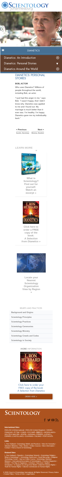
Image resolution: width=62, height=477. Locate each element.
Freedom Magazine (49, 461)
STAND (7, 463)
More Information (48, 446)
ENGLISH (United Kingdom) (35, 430)
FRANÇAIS (9, 432)
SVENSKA (31, 434)
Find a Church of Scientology (22, 448)
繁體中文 (39, 432)
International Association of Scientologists (26, 461)
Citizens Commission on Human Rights (36, 467)
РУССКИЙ (31, 432)
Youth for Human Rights (13, 467)
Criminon (32, 463)
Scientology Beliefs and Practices (28, 444)
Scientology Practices (21, 322)
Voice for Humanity (48, 444)
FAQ (20, 446)
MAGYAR (16, 434)
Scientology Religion (48, 455)
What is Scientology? (12, 457)
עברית (16, 432)
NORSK (23, 434)
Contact (7, 448)
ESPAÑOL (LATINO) (43, 434)
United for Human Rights (46, 465)
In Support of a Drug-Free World (25, 465)
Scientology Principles (21, 317)
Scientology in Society (21, 340)
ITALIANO (37, 436)
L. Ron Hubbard (10, 444)
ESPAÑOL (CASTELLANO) (14, 436)
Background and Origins (22, 312)
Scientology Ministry (20, 331)
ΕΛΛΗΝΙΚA (29, 436)
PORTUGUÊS (48, 436)
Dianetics (20, 455)
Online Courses (35, 446)
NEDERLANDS (49, 432)
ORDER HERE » (31, 396)
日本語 (23, 432)
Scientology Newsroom (29, 457)
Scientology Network (32, 455)
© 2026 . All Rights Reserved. (25, 472)
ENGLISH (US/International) (14, 430)
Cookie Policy (9, 474)
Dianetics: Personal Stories (20, 63)
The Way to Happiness (19, 463)
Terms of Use (20, 474)
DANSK (49, 430)
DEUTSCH (8, 434)
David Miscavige (44, 457)
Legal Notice (30, 474)
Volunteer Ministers (11, 446)
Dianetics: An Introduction (20, 58)
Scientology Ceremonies (22, 326)
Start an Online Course (27, 459)
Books (26, 446)
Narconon (39, 463)
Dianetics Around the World (21, 69)
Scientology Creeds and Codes (25, 336)
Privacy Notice (53, 472)
